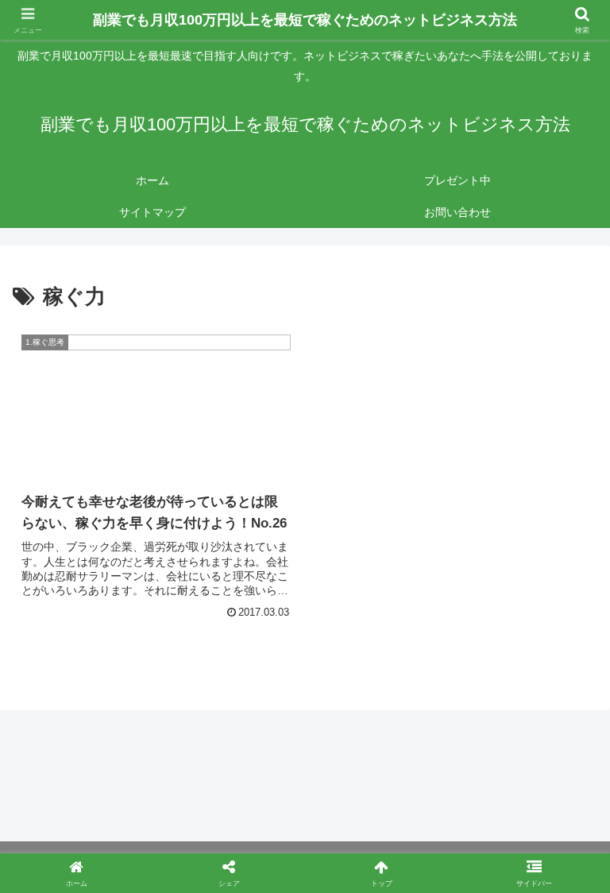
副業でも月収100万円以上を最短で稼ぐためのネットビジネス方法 (305, 20)
